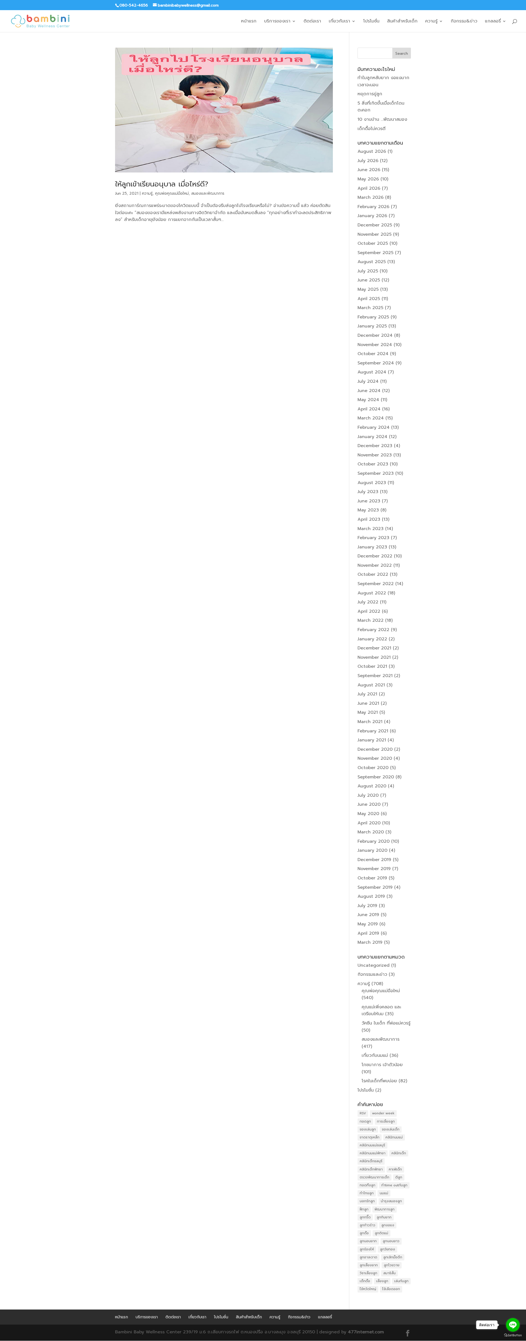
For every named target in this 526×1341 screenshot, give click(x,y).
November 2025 (374, 234)
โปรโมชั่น (371, 21)
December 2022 (375, 556)
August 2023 (372, 482)
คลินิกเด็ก (398, 1153)
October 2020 (373, 767)
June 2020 (369, 804)
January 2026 (372, 215)
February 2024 (374, 427)
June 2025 (369, 280)
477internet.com (366, 1332)
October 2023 (373, 464)
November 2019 (374, 868)
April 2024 (369, 409)
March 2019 (370, 942)
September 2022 (376, 583)
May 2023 (368, 510)
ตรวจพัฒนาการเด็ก (374, 1177)
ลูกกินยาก (384, 1217)
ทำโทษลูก (367, 1193)
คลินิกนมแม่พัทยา (372, 1153)
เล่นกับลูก (401, 1281)
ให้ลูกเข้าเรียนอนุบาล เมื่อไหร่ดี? (161, 184)
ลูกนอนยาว (391, 1241)
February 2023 (373, 537)
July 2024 (368, 381)
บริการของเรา (277, 21)
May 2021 (368, 712)
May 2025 (368, 289)
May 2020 (368, 813)
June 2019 (368, 914)
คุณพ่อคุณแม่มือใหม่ (172, 193)
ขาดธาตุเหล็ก (369, 1137)
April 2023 (369, 519)
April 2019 (368, 933)
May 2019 (368, 924)
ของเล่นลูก (368, 1129)
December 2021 (374, 648)
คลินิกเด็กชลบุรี (371, 1161)
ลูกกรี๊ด (365, 1217)
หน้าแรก (248, 21)
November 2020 (375, 758)
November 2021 (374, 657)
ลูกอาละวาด (368, 1257)
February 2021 (373, 731)
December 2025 (375, 225)
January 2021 (372, 740)
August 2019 (371, 896)
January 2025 (372, 326)
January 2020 (372, 850)
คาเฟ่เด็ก (395, 1169)
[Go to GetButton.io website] (513, 1335)
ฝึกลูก (364, 1209)
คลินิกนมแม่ (394, 1137)
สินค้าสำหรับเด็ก (402, 21)
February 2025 (373, 317)
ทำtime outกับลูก (394, 1185)
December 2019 (374, 859)
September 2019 (375, 887)
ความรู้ (431, 21)
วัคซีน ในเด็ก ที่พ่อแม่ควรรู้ (386, 1023)
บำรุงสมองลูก (391, 1201)
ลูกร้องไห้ (367, 1249)
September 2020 (376, 777)
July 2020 (368, 795)
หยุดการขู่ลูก (370, 94)
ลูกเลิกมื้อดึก (392, 1257)
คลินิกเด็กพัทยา (371, 1169)
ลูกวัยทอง (387, 1249)
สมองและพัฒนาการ (207, 193)
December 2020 (375, 749)
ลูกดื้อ (364, 1233)
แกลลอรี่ (493, 21)
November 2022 (375, 565)
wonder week (383, 1113)
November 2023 (375, 455)
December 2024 (375, 335)
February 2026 (373, 206)
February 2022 (373, 629)
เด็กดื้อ (365, 1281)
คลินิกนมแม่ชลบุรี (372, 1145)
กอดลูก (365, 1121)
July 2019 (367, 905)
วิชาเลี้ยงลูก (368, 1273)
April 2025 (369, 298)
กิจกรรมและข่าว (372, 974)
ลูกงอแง (387, 1225)
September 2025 (375, 252)
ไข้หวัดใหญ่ (368, 1289)
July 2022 (368, 602)
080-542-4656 (133, 5)
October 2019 (372, 878)
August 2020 (372, 786)
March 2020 (371, 832)
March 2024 (371, 418)
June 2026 (369, 169)
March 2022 (371, 620)
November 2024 (375, 344)
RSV (363, 1113)
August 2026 (372, 151)
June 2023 (369, 501)
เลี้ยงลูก (382, 1281)
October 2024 (373, 353)
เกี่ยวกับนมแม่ (375, 1055)
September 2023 (376, 473)
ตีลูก (398, 1177)
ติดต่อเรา (312, 21)
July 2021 (367, 694)
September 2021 (375, 675)
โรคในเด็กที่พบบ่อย (379, 1081)
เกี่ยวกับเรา (339, 21)
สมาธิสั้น (389, 1273)
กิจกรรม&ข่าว (464, 21)
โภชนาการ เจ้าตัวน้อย (382, 1064)
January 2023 (372, 547)
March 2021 (370, 721)
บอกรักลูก (367, 1201)
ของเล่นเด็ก (390, 1129)
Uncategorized (374, 965)
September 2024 (376, 363)
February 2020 (374, 841)
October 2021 (372, 666)
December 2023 (375, 445)
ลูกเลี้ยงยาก (369, 1265)
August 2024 (372, 372)
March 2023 (371, 528)
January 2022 (372, 639)
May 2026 (368, 179)
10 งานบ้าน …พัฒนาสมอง (382, 119)
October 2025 (373, 243)
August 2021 (371, 685)
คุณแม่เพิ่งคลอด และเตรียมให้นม (381, 1010)
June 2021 (368, 703)
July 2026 (368, 160)
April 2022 (369, 611)
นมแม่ (384, 1193)
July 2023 (368, 491)
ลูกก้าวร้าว (367, 1225)
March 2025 (370, 307)
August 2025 (372, 261)
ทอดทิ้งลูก (367, 1185)
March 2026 (371, 197)
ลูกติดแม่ (381, 1233)
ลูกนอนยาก (368, 1241)
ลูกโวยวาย (391, 1265)
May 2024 (368, 399)
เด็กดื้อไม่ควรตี (371, 128)
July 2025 (368, 271)
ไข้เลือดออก (391, 1289)
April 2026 (369, 188)
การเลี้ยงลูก (386, 1121)
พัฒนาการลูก (385, 1209)
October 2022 (373, 574)
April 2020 (369, 823)
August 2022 (372, 593)
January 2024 (372, 436)
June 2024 (369, 390)
